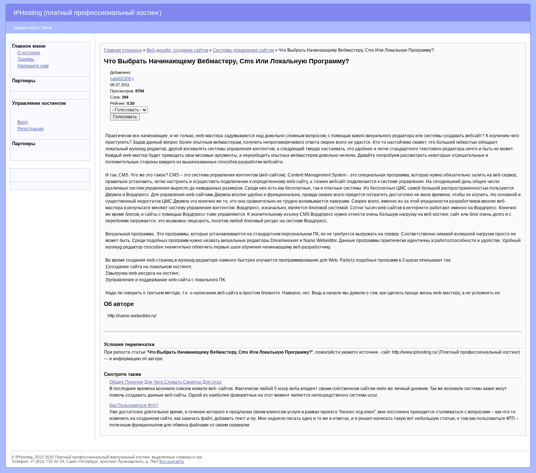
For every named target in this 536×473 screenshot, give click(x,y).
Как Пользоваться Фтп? (133, 405)
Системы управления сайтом (243, 50)
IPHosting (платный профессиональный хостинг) (87, 12)
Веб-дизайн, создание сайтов (177, 50)
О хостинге (29, 52)
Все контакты (171, 461)
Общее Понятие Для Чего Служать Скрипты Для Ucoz (165, 382)
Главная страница (123, 50)
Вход (23, 122)
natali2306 (120, 78)
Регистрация (31, 128)
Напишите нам (33, 65)
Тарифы (26, 59)
